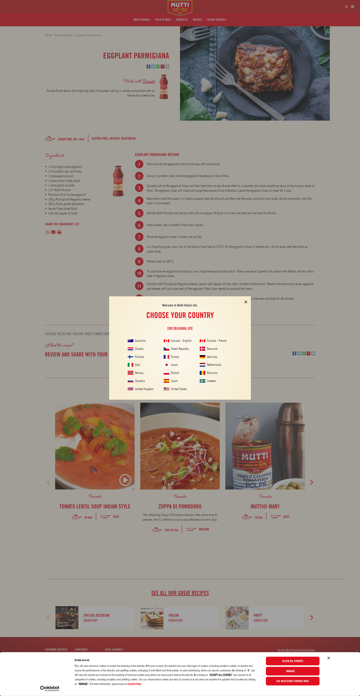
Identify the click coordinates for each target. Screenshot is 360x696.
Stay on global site (180, 328)
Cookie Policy (134, 683)
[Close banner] (328, 658)
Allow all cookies (292, 661)
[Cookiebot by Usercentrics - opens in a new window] (49, 688)
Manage (290, 671)
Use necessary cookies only (292, 681)
